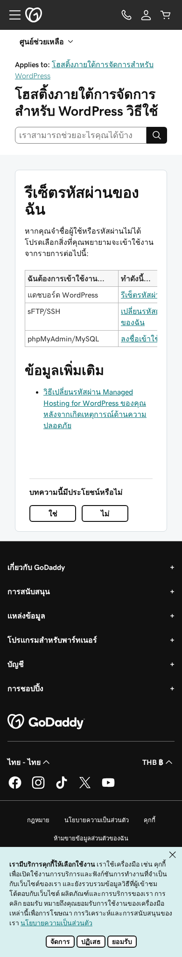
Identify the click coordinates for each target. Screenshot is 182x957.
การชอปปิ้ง (25, 688)
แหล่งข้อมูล (26, 615)
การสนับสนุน (28, 591)
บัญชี (15, 664)
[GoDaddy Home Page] (46, 722)
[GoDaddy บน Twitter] (84, 787)
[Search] (157, 135)
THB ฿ (152, 762)
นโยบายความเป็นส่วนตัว (96, 820)
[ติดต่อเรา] (126, 15)
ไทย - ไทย (24, 762)
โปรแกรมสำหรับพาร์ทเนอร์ (52, 640)
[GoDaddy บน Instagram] (38, 787)
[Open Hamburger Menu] (11, 15)
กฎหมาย (38, 820)
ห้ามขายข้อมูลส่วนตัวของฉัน (91, 838)
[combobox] (80, 135)
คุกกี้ (149, 820)
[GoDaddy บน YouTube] (108, 787)
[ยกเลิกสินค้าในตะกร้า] (165, 14)
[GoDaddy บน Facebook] (14, 787)
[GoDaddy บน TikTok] (61, 787)
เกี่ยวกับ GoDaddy (36, 567)
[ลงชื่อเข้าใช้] (146, 15)
